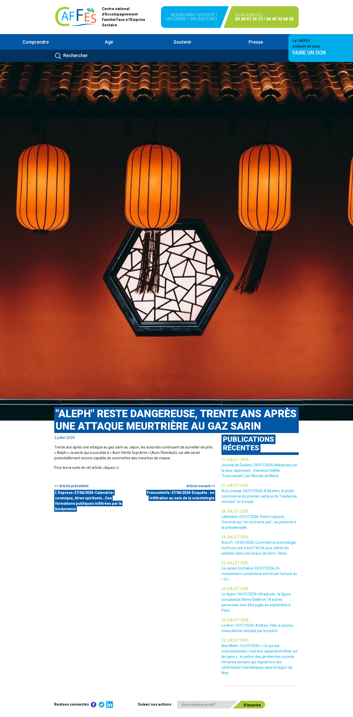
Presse (256, 42)
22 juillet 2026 (235, 589)
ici (117, 468)
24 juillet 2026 (235, 537)
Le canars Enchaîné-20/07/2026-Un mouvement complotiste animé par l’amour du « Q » (259, 573)
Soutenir (182, 42)
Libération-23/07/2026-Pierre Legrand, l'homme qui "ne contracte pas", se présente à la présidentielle (258, 522)
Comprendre (35, 42)
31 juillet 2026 (235, 460)
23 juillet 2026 (235, 563)
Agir (109, 42)
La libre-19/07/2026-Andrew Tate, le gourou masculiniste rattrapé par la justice (257, 628)
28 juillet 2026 (235, 511)
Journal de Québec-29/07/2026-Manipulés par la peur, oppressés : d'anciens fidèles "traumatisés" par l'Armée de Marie (259, 470)
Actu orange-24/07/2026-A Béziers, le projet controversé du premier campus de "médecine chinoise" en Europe (259, 496)
